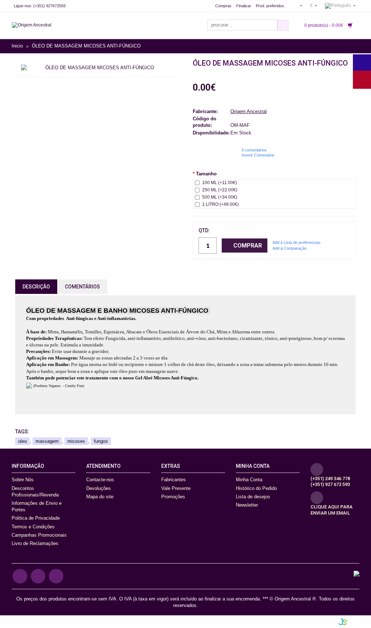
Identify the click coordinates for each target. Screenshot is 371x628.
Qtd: (204, 230)
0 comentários (254, 150)
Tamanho (206, 173)
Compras (223, 6)
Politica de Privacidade (36, 518)
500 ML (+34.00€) (219, 197)
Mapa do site (99, 496)
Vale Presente (176, 488)
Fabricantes (173, 479)
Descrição (36, 287)
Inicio (17, 46)
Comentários (82, 287)
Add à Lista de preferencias (296, 242)
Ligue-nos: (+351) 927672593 (40, 6)
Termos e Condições (33, 526)
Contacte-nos (100, 479)
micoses (76, 441)
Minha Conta (249, 479)
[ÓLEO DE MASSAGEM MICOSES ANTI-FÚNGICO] (96, 68)
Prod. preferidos (270, 6)
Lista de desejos (253, 496)
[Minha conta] (298, 5)
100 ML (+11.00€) (219, 182)
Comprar (247, 245)
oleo (22, 441)
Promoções (173, 496)
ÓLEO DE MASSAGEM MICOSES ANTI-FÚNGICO (86, 46)
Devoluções (98, 488)
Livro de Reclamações (35, 543)
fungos (101, 441)
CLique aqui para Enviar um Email (331, 510)
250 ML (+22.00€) (219, 189)
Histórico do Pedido (256, 488)
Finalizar (243, 6)
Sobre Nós (23, 479)
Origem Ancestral (248, 111)
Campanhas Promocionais (39, 535)
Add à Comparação (289, 248)
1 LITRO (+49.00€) (220, 204)
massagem (47, 441)
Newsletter (247, 505)
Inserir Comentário (258, 155)
